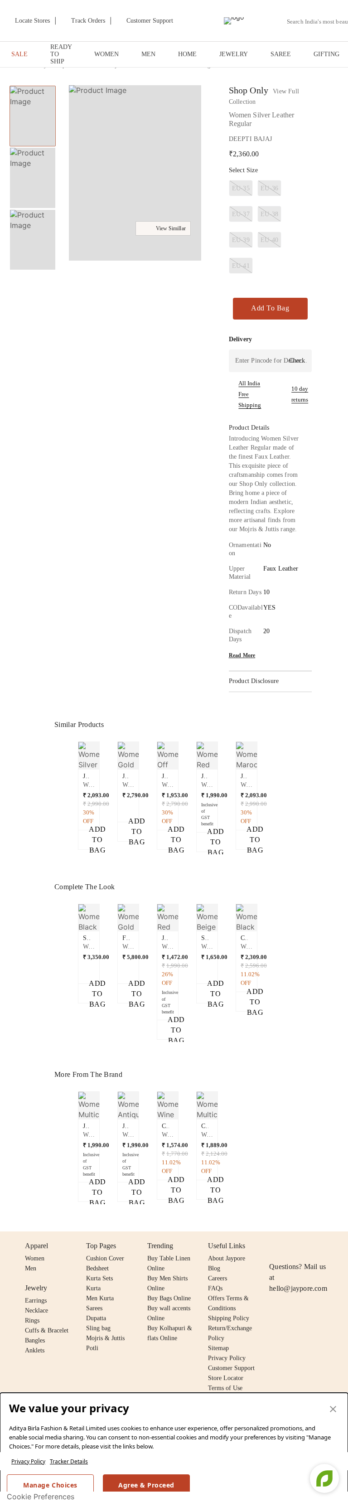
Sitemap (218, 1348)
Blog (214, 1268)
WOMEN (106, 54)
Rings (32, 1320)
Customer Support (231, 1368)
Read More (242, 655)
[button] (134, 174)
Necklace (36, 1310)
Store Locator (225, 1378)
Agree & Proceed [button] (146, 1485)
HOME (187, 54)
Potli (92, 1348)
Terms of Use (225, 1388)
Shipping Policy (228, 1318)
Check (297, 360)
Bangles (35, 1340)
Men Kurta (100, 1298)
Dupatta (96, 1318)
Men (30, 1268)
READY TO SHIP (61, 54)
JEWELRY (233, 54)
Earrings (36, 1300)
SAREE (281, 54)
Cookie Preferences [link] (40, 1496)
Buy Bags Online (169, 1298)
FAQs (215, 1288)
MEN (148, 54)
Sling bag (98, 1328)
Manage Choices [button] (50, 1485)
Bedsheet (97, 1268)
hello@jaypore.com (298, 1288)
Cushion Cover (105, 1258)
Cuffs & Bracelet (46, 1330)
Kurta (93, 1288)
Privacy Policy (28, 1461)
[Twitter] (309, 1245)
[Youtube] (326, 1245)
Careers (217, 1278)
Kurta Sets (99, 1278)
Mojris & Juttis (105, 1338)
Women (34, 1258)
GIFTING (326, 54)
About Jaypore (226, 1258)
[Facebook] (292, 1245)
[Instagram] (274, 1245)
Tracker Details (69, 1461)
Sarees (94, 1308)
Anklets (34, 1350)
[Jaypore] (234, 20)
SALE (19, 54)
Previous (72, 764)
